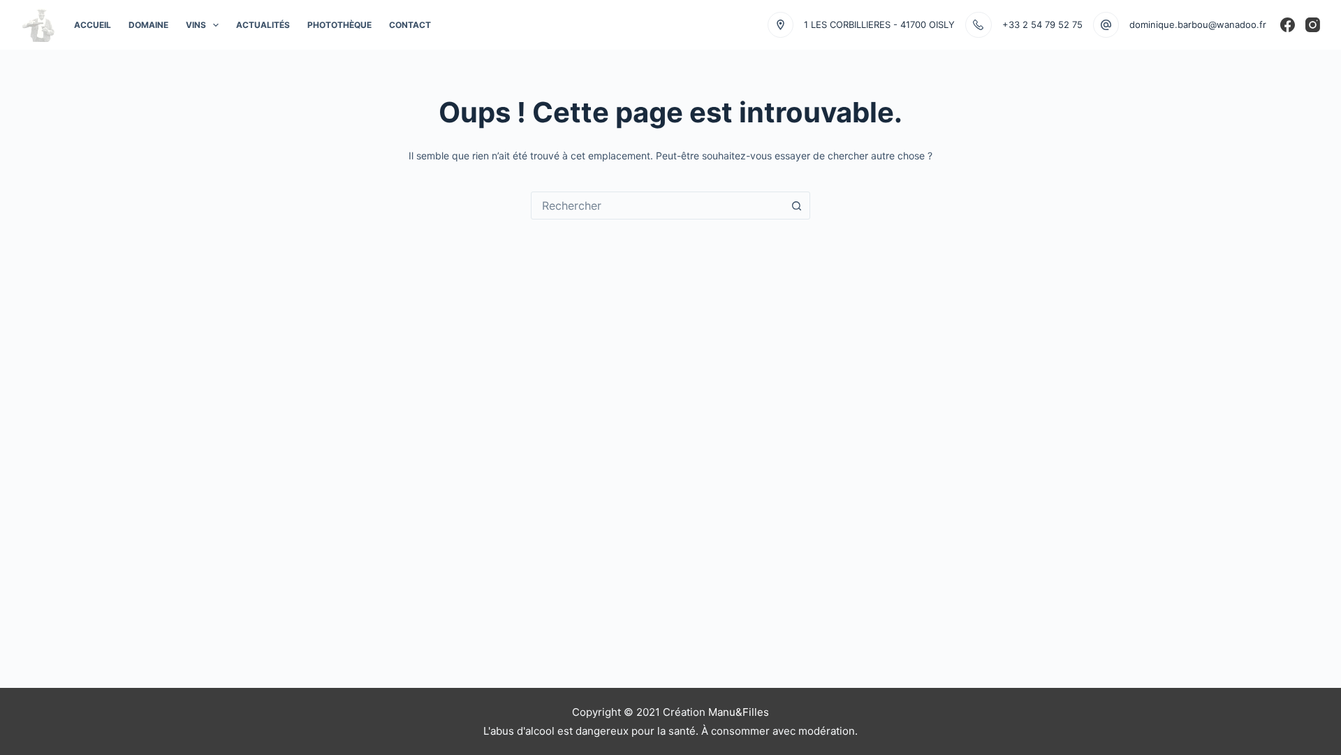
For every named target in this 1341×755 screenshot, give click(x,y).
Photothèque (339, 25)
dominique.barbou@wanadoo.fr (1197, 24)
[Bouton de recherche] (796, 205)
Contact (410, 25)
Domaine (148, 25)
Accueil (92, 25)
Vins (196, 25)
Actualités (263, 25)
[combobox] (657, 206)
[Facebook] (1287, 24)
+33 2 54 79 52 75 (1042, 24)
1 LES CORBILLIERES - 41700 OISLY (879, 24)
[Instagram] (1312, 24)
